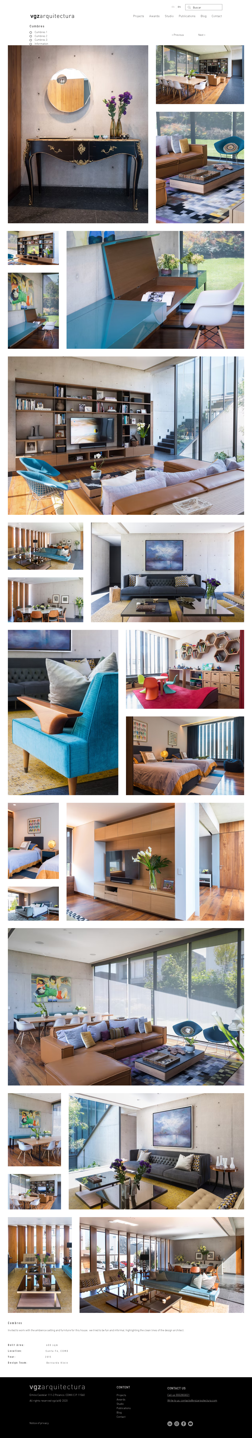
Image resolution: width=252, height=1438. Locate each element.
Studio (120, 1404)
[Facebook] (183, 1423)
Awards (121, 1399)
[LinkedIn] (169, 1423)
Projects (121, 1395)
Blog (119, 1412)
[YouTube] (190, 1423)
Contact (121, 1417)
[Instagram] (176, 1423)
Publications (124, 1408)
